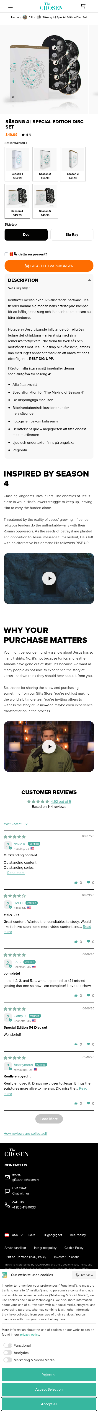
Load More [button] (49, 1118)
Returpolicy (78, 1235)
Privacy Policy (78, 1264)
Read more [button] (16, 872)
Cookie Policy (73, 1248)
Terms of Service (15, 1268)
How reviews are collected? (25, 1133)
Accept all (49, 1403)
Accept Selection (49, 1389)
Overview (86, 1275)
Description (23, 280)
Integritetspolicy (45, 1248)
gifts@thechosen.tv (25, 1180)
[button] (76, 882)
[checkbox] (16, 1345)
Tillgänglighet (52, 1235)
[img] (15, 836)
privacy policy (29, 1334)
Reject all (49, 1374)
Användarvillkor (15, 1248)
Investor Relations (67, 1257)
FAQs (31, 1235)
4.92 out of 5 (61, 801)
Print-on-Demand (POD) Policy (25, 1257)
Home (15, 17)
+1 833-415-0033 (24, 1207)
